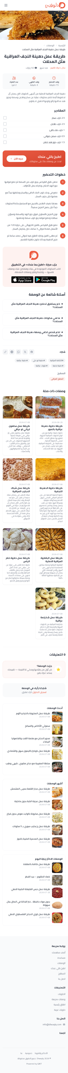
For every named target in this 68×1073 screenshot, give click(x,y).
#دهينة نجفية (58, 366)
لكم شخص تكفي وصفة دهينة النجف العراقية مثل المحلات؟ (36, 334)
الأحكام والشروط (41, 1053)
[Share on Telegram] (12, 352)
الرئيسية (61, 45)
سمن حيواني (50, 136)
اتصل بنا (61, 979)
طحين (53, 124)
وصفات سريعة (58, 999)
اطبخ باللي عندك (58, 968)
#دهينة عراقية (22, 360)
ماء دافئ (53, 130)
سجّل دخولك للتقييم (58, 67)
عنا (21, 1053)
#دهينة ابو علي (39, 360)
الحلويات (61, 994)
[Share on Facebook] (31, 352)
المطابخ (61, 973)
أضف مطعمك (58, 952)
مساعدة (61, 958)
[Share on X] (25, 352)
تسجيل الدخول (40, 692)
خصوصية (28, 1053)
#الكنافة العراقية (56, 360)
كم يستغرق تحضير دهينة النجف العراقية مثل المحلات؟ (37, 305)
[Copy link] (5, 352)
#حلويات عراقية (42, 366)
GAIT (39, 1064)
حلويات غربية (59, 1010)
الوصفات (50, 45)
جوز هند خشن (49, 142)
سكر (54, 118)
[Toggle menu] (6, 5)
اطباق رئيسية (59, 1004)
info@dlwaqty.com (52, 1024)
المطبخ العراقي (57, 379)
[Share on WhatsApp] (18, 352)
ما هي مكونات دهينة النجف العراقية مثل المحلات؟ (39, 319)
